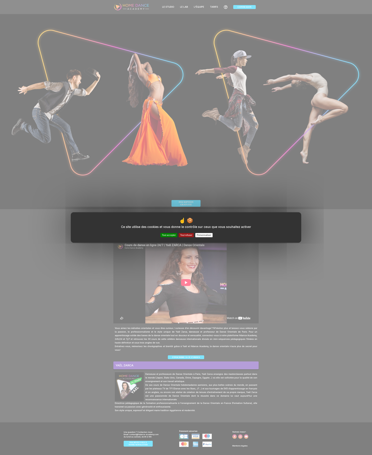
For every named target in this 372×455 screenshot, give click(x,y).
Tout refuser (186, 235)
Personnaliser (204, 235)
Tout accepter (169, 235)
